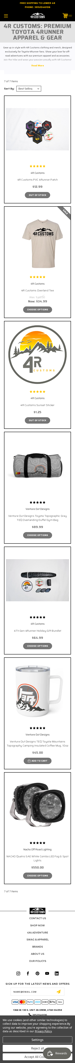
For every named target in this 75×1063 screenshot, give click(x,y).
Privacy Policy (43, 1031)
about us (37, 953)
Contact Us (37, 918)
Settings (37, 1040)
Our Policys (37, 961)
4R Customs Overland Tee (37, 290)
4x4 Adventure (37, 932)
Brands (37, 946)
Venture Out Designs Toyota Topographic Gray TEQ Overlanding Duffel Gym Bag (37, 518)
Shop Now (37, 925)
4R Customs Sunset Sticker (37, 405)
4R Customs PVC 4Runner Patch (37, 180)
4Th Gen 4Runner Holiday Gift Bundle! (37, 631)
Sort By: (9, 89)
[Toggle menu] (11, 15)
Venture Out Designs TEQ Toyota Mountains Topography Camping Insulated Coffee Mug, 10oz (37, 744)
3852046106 (42, 7)
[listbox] (28, 88)
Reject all (37, 1048)
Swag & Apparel (38, 939)
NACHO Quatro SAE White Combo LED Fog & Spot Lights (37, 858)
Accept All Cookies (37, 1057)
